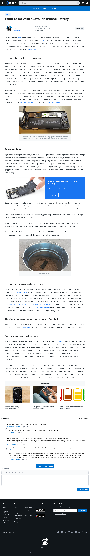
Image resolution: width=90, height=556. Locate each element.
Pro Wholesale (18, 515)
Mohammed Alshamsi (13, 427)
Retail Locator (18, 518)
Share (78, 28)
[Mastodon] (76, 532)
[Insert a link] (12, 472)
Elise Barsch (17, 28)
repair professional (53, 102)
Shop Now (53, 195)
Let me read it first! (60, 514)
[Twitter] (65, 532)
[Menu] (2, 3)
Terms (26, 513)
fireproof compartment (41, 307)
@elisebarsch (17, 30)
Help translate (7, 532)
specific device (21, 292)
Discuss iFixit (6, 514)
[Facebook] (62, 532)
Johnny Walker (11, 444)
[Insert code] (9, 472)
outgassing (42, 40)
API (4, 523)
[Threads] (83, 532)
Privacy (27, 510)
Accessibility (28, 507)
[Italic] (6, 472)
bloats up (32, 49)
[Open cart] (82, 3)
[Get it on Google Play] (40, 516)
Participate (17, 513)
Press (15, 507)
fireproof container (27, 102)
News (15, 510)
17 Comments (39, 30)
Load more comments (46, 466)
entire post (26, 327)
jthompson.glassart (15, 459)
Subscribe (83, 510)
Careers (5, 517)
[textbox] (45, 480)
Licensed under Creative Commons (49, 553)
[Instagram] (69, 532)
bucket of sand (10, 206)
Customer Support (6, 511)
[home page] (11, 3)
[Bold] (3, 472)
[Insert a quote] (15, 472)
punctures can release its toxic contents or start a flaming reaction (30, 304)
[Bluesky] (79, 532)
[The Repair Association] (86, 532)
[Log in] (87, 3)
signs (19, 37)
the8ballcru (12, 432)
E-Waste (50, 28)
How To (8, 14)
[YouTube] (72, 532)
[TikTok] (58, 532)
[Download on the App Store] (40, 510)
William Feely (13, 450)
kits (60, 341)
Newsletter (6, 520)
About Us (5, 507)
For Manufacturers (18, 522)
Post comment (83, 489)
